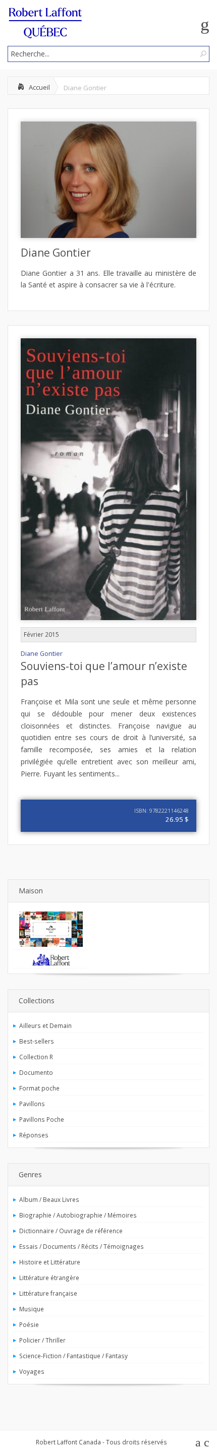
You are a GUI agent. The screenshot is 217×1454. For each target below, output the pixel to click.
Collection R (36, 1057)
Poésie (29, 1324)
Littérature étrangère (49, 1278)
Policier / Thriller (42, 1340)
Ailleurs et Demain (45, 1025)
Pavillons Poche (41, 1119)
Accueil (39, 87)
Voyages (31, 1371)
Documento (36, 1072)
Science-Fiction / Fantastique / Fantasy (73, 1356)
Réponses (33, 1135)
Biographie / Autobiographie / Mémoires (78, 1215)
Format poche (39, 1088)
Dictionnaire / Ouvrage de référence (71, 1231)
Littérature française (48, 1293)
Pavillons (32, 1104)
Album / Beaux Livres (49, 1199)
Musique (31, 1309)
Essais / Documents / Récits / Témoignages (81, 1246)
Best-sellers (36, 1041)
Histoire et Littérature (49, 1262)
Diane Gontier (56, 253)
